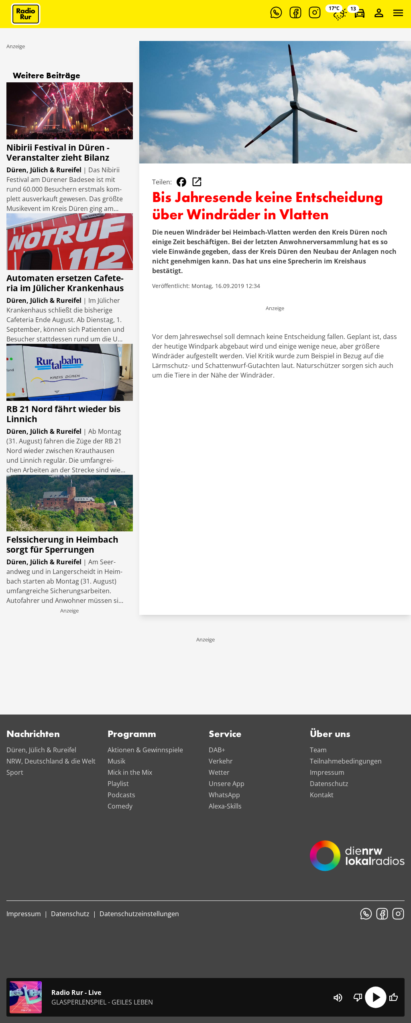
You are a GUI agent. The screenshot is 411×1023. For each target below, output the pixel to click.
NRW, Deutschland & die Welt (51, 761)
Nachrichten (33, 734)
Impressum (327, 772)
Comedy (120, 806)
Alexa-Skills (225, 806)
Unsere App (226, 783)
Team (318, 749)
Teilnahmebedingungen (346, 761)
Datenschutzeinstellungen (139, 913)
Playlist (118, 783)
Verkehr (221, 761)
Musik (116, 761)
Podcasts (121, 794)
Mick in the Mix (130, 772)
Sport (14, 772)
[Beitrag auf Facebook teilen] (181, 182)
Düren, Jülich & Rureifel (41, 749)
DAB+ (217, 749)
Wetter (219, 772)
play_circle (376, 997)
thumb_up (393, 997)
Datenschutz (329, 783)
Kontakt (322, 794)
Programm (132, 734)
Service (225, 734)
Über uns (330, 734)
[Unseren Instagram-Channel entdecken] (314, 12)
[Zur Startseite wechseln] (25, 14)
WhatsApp (224, 794)
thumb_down (358, 997)
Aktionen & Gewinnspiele (145, 749)
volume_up (338, 997)
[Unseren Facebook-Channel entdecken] (295, 12)
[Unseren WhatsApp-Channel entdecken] (276, 12)
